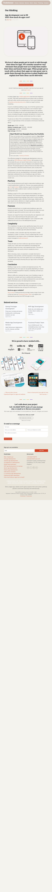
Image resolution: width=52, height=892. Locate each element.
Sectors (27, 3)
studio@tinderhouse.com (33, 458)
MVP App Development (36, 306)
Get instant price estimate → (26, 418)
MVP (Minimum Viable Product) (23, 160)
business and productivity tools (17, 102)
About (35, 3)
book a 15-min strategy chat (27, 408)
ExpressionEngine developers (11, 475)
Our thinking (11, 10)
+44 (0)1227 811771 (18, 407)
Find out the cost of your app (26, 85)
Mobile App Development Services (13, 324)
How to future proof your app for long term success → (38, 393)
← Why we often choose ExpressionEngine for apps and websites (14, 393)
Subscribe (41, 450)
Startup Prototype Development (11, 308)
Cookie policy (29, 496)
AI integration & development (12, 462)
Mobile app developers (10, 464)
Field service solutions (10, 471)
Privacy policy (23, 496)
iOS (11, 187)
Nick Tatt (9, 19)
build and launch (23, 238)
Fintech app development (11, 470)
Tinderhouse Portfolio (24, 155)
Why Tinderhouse (8, 457)
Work (31, 3)
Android (16, 187)
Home (16, 3)
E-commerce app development (12, 473)
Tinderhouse (8, 3)
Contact (46, 3)
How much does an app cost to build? (14, 477)
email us (20, 409)
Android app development (11, 460)
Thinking (40, 3)
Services (21, 3)
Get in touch (11, 292)
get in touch (28, 90)
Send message (8, 438)
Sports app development (10, 468)
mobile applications (24, 96)
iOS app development (10, 458)
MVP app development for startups (13, 466)
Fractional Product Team (25, 294)
